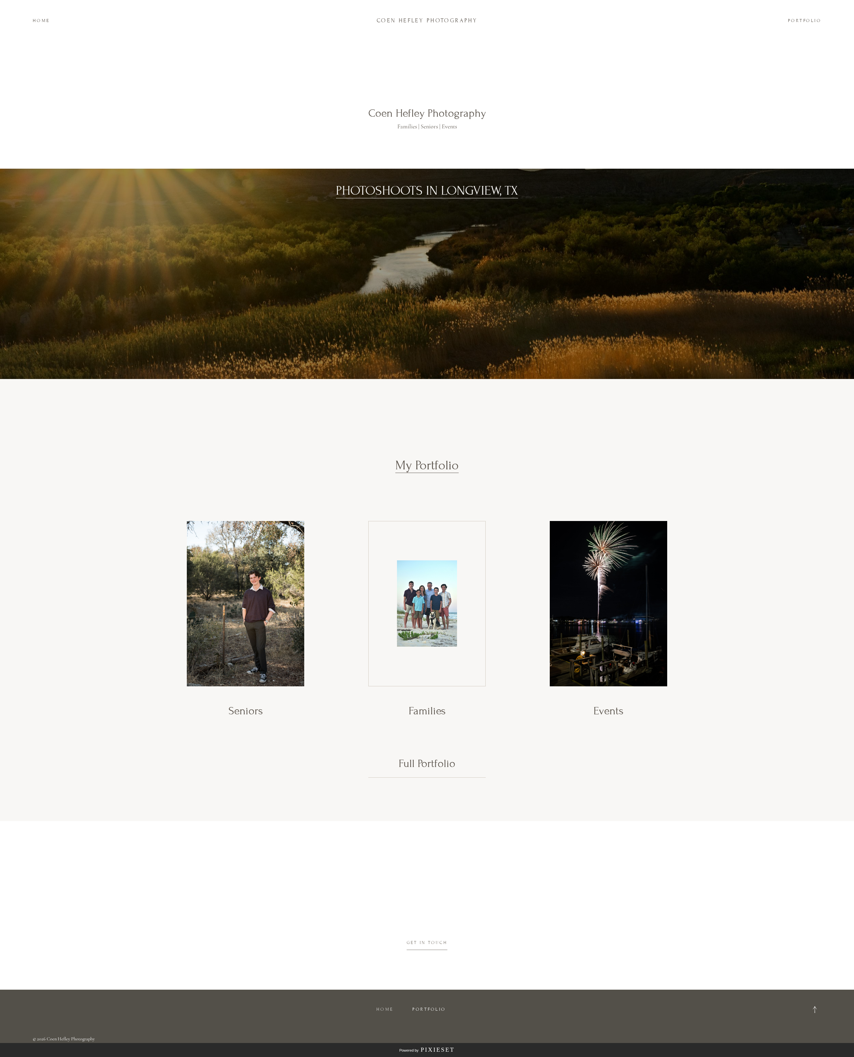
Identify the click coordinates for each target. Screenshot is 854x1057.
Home (41, 20)
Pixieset (438, 1049)
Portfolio (805, 20)
